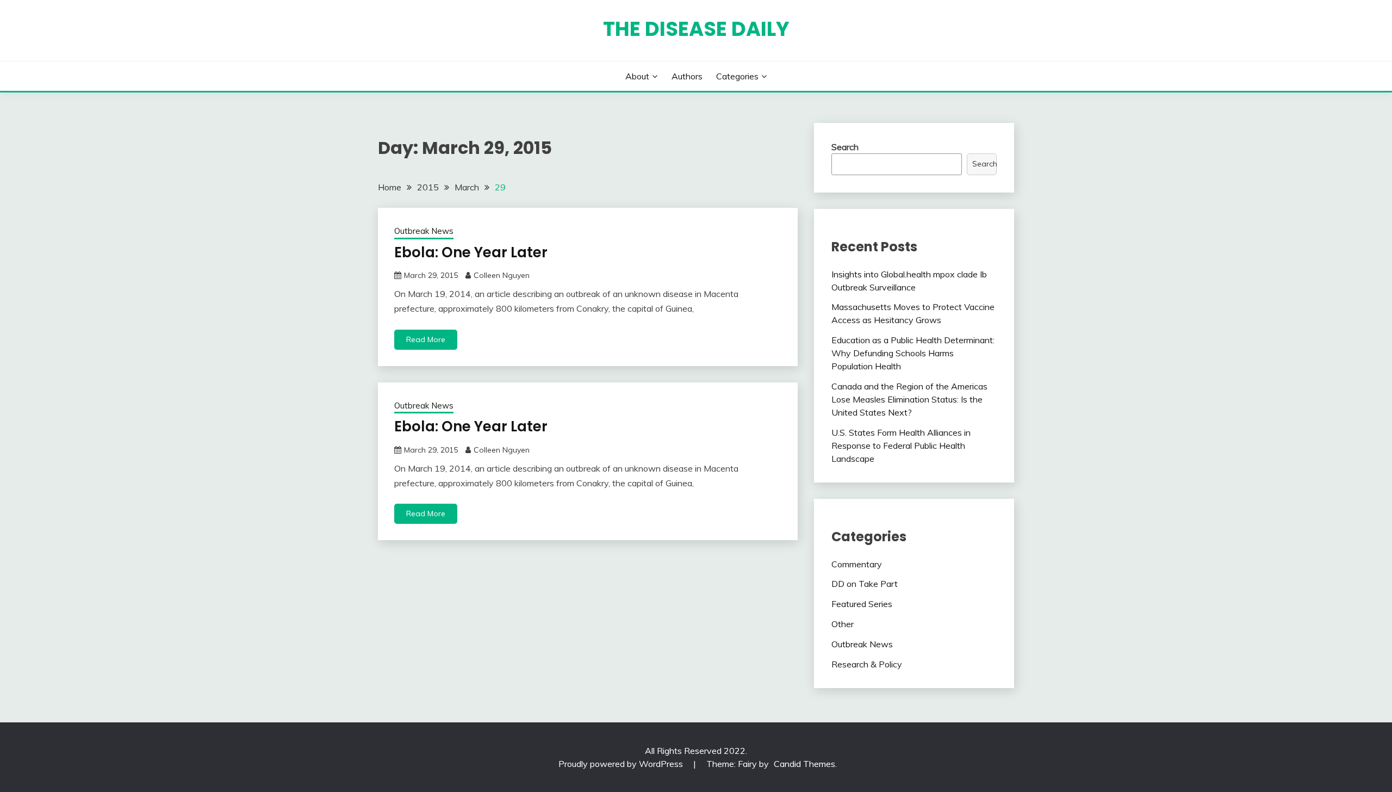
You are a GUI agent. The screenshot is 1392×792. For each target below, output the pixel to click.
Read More (425, 339)
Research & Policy (866, 664)
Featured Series (861, 603)
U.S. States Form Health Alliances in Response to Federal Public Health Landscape (901, 445)
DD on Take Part (864, 583)
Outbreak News (423, 231)
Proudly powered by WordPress (621, 763)
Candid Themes (804, 763)
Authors (687, 76)
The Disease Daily (696, 29)
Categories (737, 76)
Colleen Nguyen (502, 275)
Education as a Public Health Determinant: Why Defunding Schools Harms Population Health (913, 353)
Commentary (856, 564)
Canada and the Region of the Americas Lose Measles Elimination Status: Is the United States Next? (909, 399)
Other (842, 623)
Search (845, 146)
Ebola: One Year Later (471, 252)
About (637, 76)
